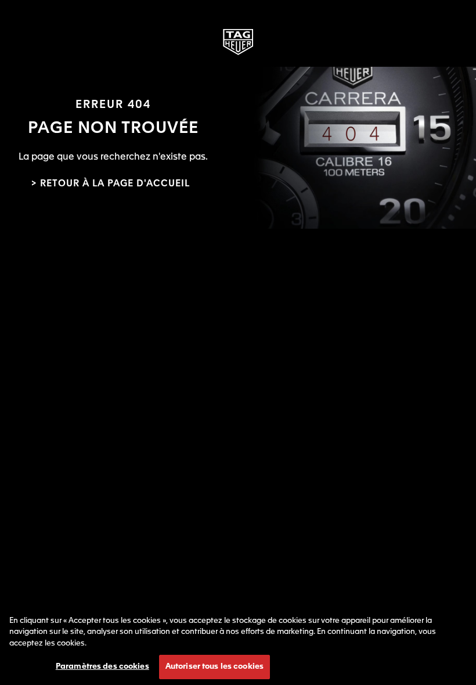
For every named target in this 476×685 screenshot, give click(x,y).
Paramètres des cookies (102, 666)
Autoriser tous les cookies (214, 666)
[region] (238, 644)
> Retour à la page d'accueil (110, 184)
